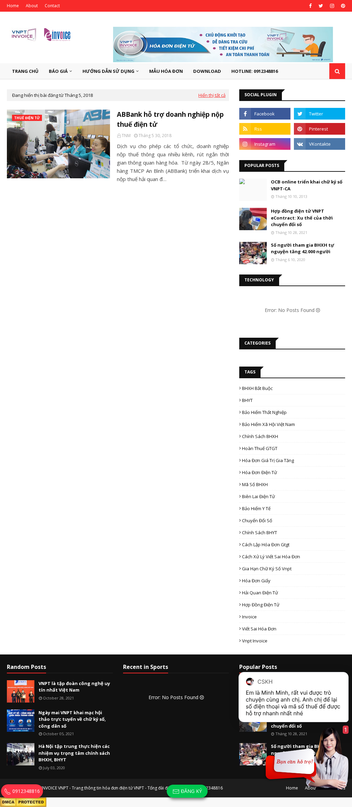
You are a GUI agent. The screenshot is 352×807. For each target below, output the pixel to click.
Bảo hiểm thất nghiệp (264, 412)
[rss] (264, 129)
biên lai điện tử (258, 496)
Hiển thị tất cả (212, 95)
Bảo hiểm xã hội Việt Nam (268, 424)
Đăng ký (190, 791)
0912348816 (25, 791)
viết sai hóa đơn (259, 629)
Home (13, 6)
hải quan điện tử (260, 593)
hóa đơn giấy (256, 581)
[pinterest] (342, 6)
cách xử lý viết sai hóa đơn (271, 556)
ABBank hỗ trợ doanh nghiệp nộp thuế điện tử (170, 119)
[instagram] (332, 6)
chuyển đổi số (257, 520)
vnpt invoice (254, 641)
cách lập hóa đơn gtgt (265, 544)
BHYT (247, 400)
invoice (249, 617)
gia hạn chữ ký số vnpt (267, 568)
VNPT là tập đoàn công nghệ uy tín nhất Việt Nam (74, 686)
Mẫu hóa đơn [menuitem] (166, 71)
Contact (52, 6)
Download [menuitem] (207, 71)
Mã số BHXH (255, 484)
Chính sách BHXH (260, 436)
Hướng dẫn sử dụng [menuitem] (108, 71)
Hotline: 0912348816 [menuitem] (254, 71)
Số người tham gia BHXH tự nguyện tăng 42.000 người (302, 248)
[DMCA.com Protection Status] (23, 801)
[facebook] (310, 6)
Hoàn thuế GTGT (259, 448)
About (32, 6)
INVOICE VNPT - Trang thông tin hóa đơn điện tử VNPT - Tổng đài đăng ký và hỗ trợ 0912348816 (132, 788)
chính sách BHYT (259, 532)
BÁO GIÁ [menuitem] (58, 71)
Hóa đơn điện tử (259, 472)
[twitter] (321, 6)
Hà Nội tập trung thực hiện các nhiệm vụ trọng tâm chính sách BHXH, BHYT (74, 753)
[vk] (319, 144)
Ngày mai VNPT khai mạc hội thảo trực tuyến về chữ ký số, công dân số (72, 719)
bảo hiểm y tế (256, 508)
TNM (126, 135)
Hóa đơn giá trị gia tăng (268, 460)
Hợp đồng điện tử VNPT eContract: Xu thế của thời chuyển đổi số (302, 217)
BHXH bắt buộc (257, 388)
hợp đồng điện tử (260, 605)
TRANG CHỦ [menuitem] (25, 71)
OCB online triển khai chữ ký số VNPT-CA (306, 185)
